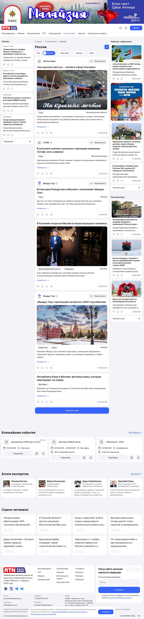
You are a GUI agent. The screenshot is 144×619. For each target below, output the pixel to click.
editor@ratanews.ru (10, 605)
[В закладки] (8, 64)
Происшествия (33, 33)
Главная (38, 41)
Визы (92, 53)
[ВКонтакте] (22, 589)
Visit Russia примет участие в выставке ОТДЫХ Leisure (17, 99)
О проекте (79, 568)
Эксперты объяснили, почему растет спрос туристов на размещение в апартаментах (125, 522)
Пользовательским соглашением (43, 614)
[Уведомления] (126, 28)
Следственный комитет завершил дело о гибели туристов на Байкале (14, 122)
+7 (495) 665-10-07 (41, 598)
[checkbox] (99, 595)
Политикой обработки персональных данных (69, 612)
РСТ (44, 33)
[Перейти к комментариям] (12, 64)
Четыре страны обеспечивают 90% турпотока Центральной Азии (16, 522)
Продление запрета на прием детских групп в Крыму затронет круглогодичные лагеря (126, 145)
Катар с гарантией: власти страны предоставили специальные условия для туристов (89, 522)
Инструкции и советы (97, 33)
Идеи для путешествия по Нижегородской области (125, 300)
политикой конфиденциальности (119, 598)
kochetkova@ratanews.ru (12, 598)
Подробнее (18, 453)
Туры (41, 112)
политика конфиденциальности (15, 616)
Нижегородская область (96, 112)
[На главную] (9, 28)
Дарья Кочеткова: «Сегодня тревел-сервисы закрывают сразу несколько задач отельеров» (18, 546)
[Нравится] (4, 64)
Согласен (106, 612)
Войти (136, 28)
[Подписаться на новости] (107, 47)
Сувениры (69, 269)
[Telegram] (16, 589)
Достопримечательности (49, 269)
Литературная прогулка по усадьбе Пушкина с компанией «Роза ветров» (125, 222)
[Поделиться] (51, 133)
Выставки (43, 384)
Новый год (43, 347)
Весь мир (65, 53)
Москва (104, 197)
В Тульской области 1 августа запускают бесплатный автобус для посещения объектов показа (52, 524)
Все (38, 53)
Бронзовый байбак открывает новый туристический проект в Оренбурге (52, 544)
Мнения (21, 33)
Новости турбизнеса (121, 41)
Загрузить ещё (72, 410)
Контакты (79, 572)
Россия (50, 53)
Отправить (119, 590)
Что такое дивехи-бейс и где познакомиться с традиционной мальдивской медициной (123, 544)
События (81, 33)
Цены (54, 347)
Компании (79, 579)
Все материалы (8, 33)
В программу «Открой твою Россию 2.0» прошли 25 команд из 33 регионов (125, 168)
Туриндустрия (55, 33)
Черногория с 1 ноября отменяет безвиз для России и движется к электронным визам (87, 544)
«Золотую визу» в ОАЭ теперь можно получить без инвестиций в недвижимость (127, 66)
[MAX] (11, 589)
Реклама (79, 576)
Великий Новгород (99, 156)
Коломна (103, 269)
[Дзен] (5, 589)
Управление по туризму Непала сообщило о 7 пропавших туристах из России (14, 53)
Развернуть (42, 127)
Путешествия (69, 33)
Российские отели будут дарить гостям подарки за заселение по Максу (15, 75)
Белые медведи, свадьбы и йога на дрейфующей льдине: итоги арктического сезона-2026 (126, 261)
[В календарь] (36, 453)
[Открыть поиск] (120, 28)
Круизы (79, 53)
